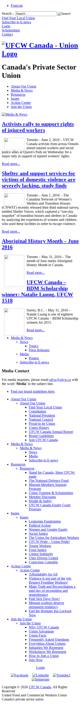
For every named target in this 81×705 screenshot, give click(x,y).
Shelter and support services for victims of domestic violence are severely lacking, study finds (38, 179)
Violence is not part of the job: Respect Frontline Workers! (50, 580)
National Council (41, 419)
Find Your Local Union (45, 407)
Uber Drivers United (43, 558)
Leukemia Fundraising (45, 521)
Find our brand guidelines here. (33, 391)
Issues (15, 98)
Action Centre (21, 103)
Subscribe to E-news (34, 362)
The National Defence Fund (49, 481)
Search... (8, 13)
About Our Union (23, 86)
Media (24, 354)
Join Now (36, 660)
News (24, 342)
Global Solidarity (41, 554)
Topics (33, 346)
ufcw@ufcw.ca (60, 380)
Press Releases (39, 350)
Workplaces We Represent (47, 652)
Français (17, 5)
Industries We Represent (46, 648)
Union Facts (37, 635)
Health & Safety (40, 501)
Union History (39, 428)
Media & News (22, 90)
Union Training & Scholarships (51, 493)
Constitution (37, 411)
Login (40, 667)
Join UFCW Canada (43, 440)
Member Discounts (42, 497)
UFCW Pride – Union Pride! (49, 542)
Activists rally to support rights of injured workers (38, 127)
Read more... (11, 164)
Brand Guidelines (41, 436)
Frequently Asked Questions (49, 639)
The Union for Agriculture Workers (54, 538)
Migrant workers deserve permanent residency (46, 605)
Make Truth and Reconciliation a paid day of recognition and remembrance (52, 591)
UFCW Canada (40, 687)
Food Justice (38, 550)
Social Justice (38, 533)
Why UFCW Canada (44, 627)
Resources (18, 94)
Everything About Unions (47, 643)
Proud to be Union (42, 423)
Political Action (40, 525)
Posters (34, 358)
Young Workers (40, 546)
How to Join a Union (44, 656)
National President (42, 415)
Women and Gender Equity (48, 529)
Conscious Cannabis (43, 562)
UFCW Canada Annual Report (51, 432)
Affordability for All (43, 574)
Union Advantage (41, 631)
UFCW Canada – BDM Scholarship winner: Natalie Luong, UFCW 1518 (37, 291)
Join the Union (21, 107)
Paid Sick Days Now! (44, 599)
